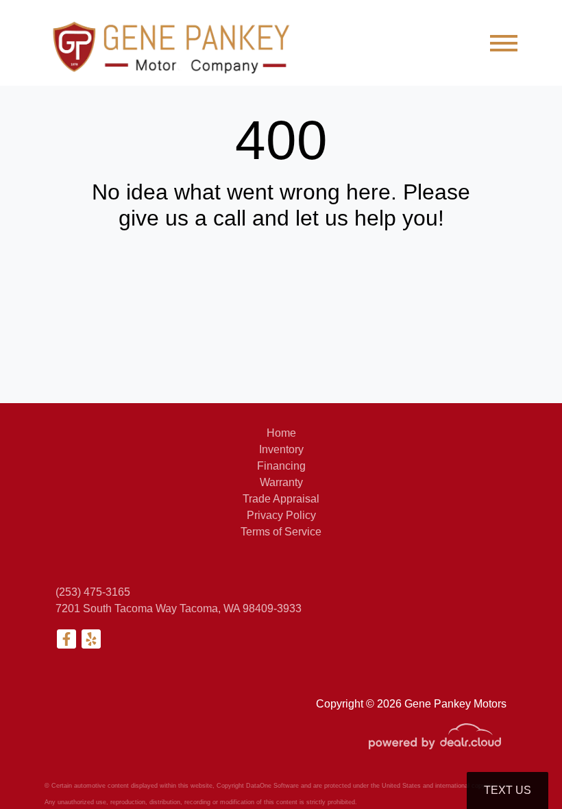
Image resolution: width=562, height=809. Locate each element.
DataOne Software (272, 785)
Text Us (507, 790)
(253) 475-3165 (93, 592)
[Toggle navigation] (504, 43)
